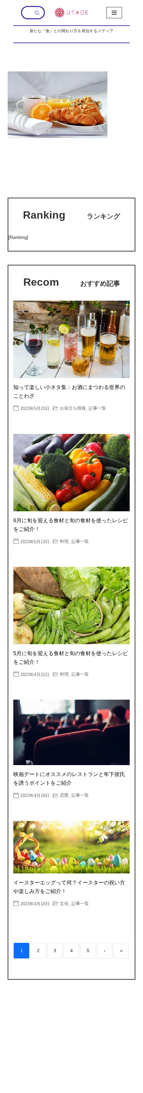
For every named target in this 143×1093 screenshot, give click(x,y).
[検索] (37, 12)
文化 (64, 903)
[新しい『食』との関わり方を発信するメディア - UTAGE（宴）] (71, 12)
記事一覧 (97, 408)
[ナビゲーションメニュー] (114, 12)
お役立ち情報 (73, 408)
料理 (64, 541)
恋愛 (64, 795)
